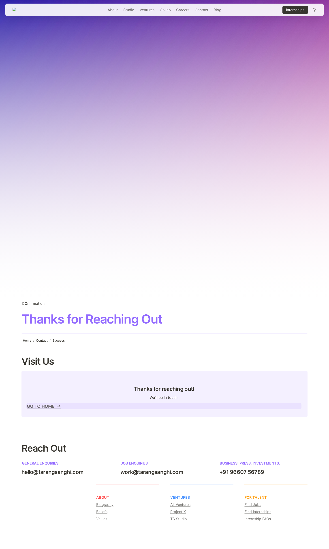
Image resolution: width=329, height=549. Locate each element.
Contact (201, 10)
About (113, 10)
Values (101, 519)
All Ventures (180, 504)
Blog (217, 10)
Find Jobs (253, 504)
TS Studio (178, 519)
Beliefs (101, 511)
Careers (182, 10)
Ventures (147, 10)
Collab (165, 10)
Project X (178, 511)
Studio (128, 10)
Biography (104, 504)
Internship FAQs (258, 519)
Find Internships (258, 511)
